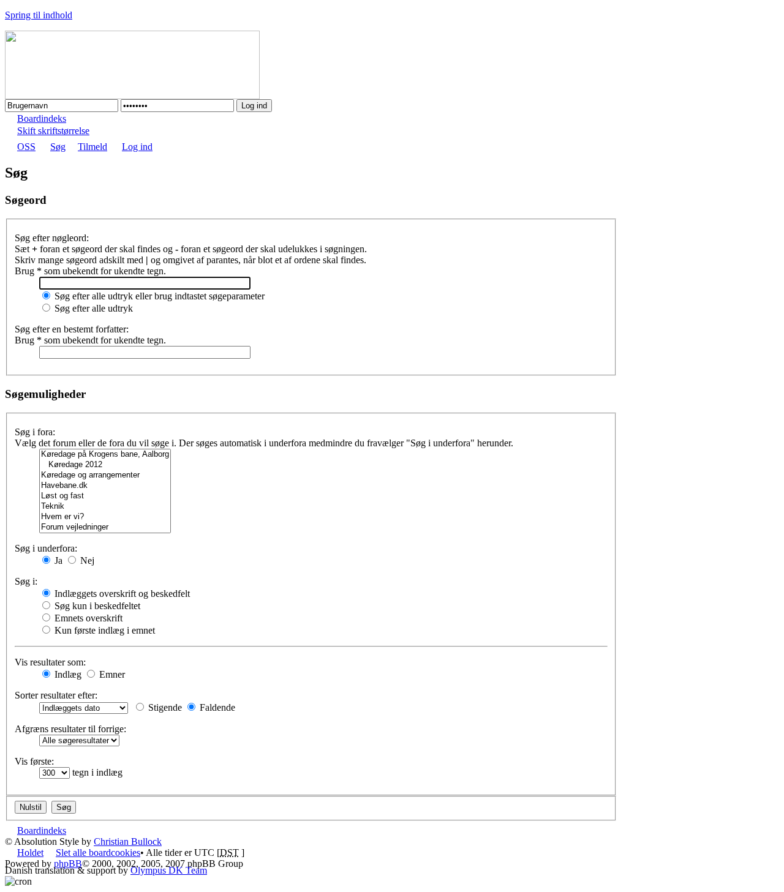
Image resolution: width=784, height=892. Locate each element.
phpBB (68, 863)
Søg (58, 146)
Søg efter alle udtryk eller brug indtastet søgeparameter (158, 296)
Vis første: (34, 761)
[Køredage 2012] (105, 465)
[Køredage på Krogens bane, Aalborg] (105, 454)
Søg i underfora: (46, 548)
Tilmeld (92, 146)
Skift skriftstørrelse (53, 131)
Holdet (30, 852)
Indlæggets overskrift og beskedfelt (121, 593)
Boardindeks (41, 118)
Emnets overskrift (87, 618)
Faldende (216, 707)
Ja (57, 560)
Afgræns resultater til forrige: (70, 729)
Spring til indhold (38, 15)
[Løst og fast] (105, 496)
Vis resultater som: (50, 662)
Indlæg (66, 674)
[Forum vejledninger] (105, 527)
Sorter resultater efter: (56, 695)
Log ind (137, 146)
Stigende (164, 707)
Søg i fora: (35, 432)
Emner (111, 674)
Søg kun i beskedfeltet (96, 606)
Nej (86, 560)
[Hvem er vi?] (105, 517)
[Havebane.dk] (105, 486)
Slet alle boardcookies (98, 852)
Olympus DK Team (168, 870)
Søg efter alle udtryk (92, 308)
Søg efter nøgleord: (52, 238)
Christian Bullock (128, 841)
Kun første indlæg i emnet (103, 630)
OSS (26, 146)
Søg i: (26, 581)
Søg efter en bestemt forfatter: (72, 329)
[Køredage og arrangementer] (105, 475)
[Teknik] (105, 506)
